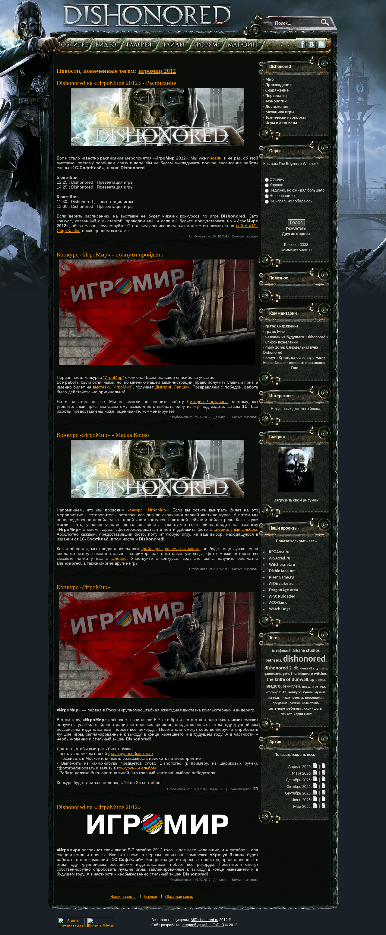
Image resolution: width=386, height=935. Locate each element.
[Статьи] (75, 44)
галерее (119, 558)
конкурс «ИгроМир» (148, 510)
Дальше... (220, 417)
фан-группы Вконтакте (130, 753)
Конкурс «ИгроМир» (83, 587)
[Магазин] (244, 44)
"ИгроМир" (113, 377)
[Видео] (107, 44)
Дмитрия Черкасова (207, 401)
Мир (269, 79)
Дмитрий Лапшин (172, 387)
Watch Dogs (279, 609)
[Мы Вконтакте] (312, 48)
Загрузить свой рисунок (296, 500)
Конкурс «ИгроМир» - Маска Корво (103, 434)
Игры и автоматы (281, 123)
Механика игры (279, 112)
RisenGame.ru (281, 577)
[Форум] (208, 44)
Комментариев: (240, 789)
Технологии (276, 101)
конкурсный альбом (136, 768)
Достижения (276, 107)
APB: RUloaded (282, 596)
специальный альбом (235, 529)
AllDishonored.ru (204, 920)
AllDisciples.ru (281, 584)
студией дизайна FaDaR (203, 925)
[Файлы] (175, 44)
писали (214, 158)
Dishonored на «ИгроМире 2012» (99, 807)
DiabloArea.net (282, 571)
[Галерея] (140, 44)
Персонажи (276, 96)
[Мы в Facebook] (301, 49)
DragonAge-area (283, 590)
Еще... (296, 368)
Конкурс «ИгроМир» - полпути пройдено (110, 254)
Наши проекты (123, 897)
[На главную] (147, 26)
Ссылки (150, 897)
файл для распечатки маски (170, 548)
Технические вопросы (285, 117)
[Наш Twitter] (322, 49)
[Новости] (315, 767)
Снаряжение (277, 90)
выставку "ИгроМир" (113, 387)
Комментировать (245, 236)
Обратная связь (179, 897)
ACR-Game (278, 603)
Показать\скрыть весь (296, 541)
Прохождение (278, 85)
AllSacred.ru (279, 558)
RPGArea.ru (279, 552)
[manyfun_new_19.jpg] (296, 491)
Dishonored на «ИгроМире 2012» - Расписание (116, 82)
